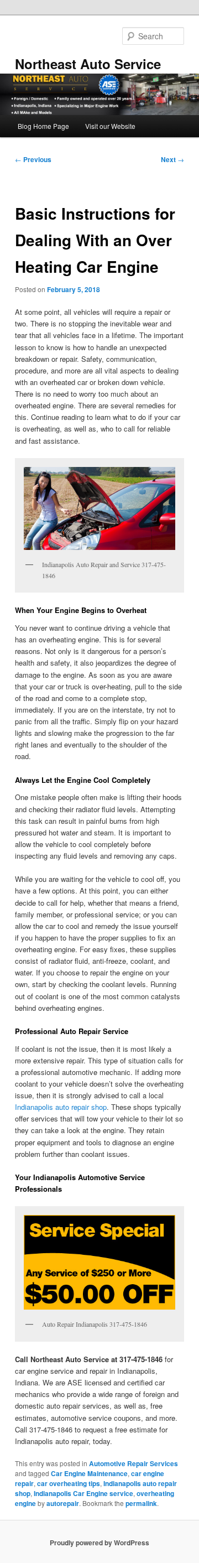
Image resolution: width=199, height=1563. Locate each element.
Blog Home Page (43, 126)
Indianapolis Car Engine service (83, 1493)
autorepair (62, 1503)
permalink (141, 1503)
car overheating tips (68, 1483)
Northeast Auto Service (88, 63)
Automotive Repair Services (133, 1463)
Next (172, 159)
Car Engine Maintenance (89, 1473)
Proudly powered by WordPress (99, 1543)
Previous (33, 159)
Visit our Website (110, 126)
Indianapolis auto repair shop (61, 1107)
